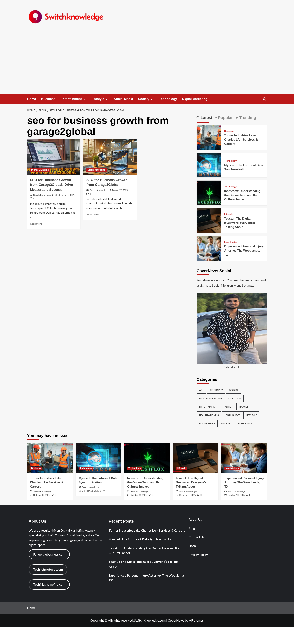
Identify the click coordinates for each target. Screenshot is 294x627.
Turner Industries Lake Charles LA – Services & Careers (241, 140)
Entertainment (71, 99)
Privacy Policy (198, 554)
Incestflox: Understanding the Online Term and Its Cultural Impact (242, 195)
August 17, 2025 (120, 190)
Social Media (123, 99)
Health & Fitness (209, 415)
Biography (216, 390)
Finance (243, 407)
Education (234, 398)
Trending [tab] (247, 117)
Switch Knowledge (42, 195)
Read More (36, 223)
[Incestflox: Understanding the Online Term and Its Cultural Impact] (209, 192)
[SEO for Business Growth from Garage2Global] (110, 157)
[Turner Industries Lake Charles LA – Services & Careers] (209, 137)
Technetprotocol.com (48, 569)
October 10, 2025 (236, 495)
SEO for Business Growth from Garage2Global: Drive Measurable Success (51, 185)
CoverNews (176, 620)
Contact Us (196, 537)
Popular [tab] (225, 117)
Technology (168, 99)
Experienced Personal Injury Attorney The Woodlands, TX (244, 250)
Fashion (228, 407)
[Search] (264, 99)
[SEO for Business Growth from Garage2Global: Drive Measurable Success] (53, 157)
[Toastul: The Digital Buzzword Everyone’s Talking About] (209, 220)
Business (48, 99)
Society (143, 99)
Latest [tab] (205, 117)
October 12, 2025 (41, 495)
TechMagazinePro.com (49, 584)
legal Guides (230, 242)
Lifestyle (97, 99)
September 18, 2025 (65, 195)
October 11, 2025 (138, 495)
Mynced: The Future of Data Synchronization (140, 539)
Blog (192, 528)
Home (31, 99)
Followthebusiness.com (49, 554)
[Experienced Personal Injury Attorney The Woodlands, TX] (209, 248)
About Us (195, 519)
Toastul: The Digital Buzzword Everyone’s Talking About (239, 223)
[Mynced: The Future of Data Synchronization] (209, 165)
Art (201, 390)
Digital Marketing (194, 99)
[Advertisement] (147, 64)
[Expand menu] (84, 99)
